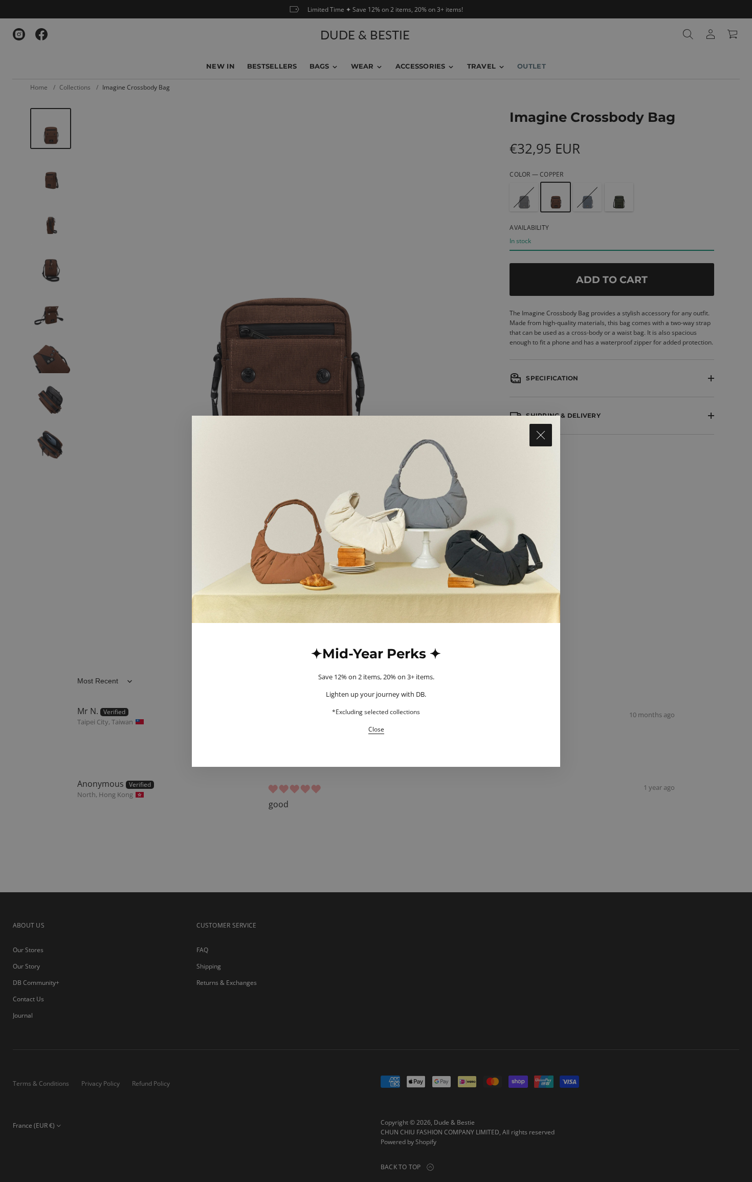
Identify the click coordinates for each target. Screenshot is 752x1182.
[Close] (540, 435)
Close (376, 729)
